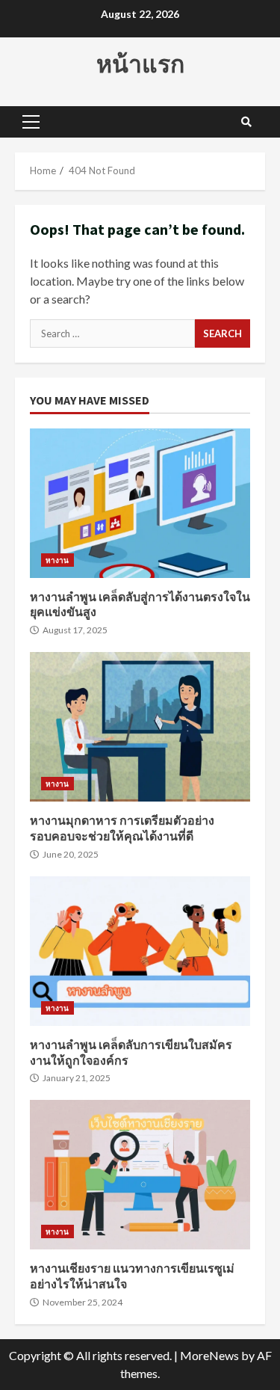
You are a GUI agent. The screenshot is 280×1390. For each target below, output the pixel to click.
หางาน (57, 560)
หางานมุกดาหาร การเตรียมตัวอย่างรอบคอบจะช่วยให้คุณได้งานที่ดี (140, 727)
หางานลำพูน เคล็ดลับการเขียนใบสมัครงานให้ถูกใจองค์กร (140, 951)
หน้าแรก (140, 64)
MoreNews (209, 1355)
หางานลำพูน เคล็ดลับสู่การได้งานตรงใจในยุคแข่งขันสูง (140, 503)
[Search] (246, 122)
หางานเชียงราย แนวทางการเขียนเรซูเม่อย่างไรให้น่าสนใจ (140, 1174)
